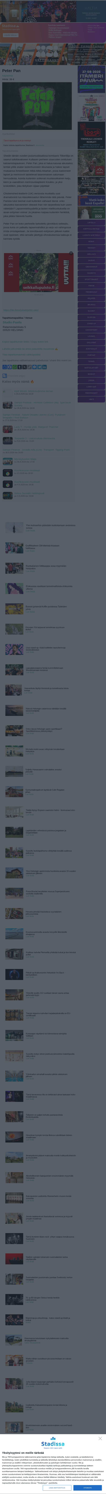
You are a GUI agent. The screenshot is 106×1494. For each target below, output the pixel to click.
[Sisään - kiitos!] (101, 1439)
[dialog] (53, 1464)
